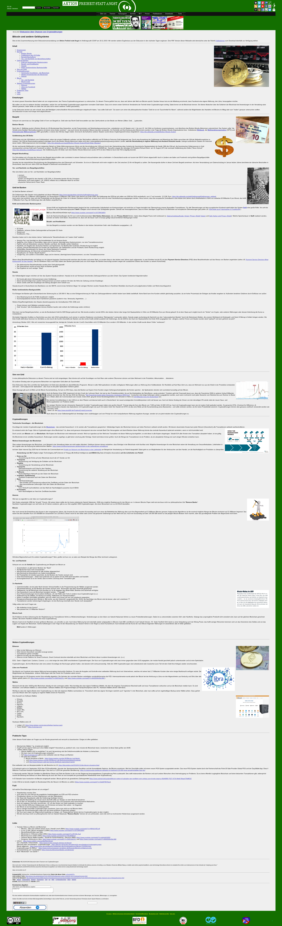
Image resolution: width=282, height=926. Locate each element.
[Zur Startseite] (34, 4)
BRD (53, 879)
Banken (33, 879)
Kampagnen (122, 14)
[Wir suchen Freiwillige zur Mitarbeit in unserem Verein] (139, 924)
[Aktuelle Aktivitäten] (105, 29)
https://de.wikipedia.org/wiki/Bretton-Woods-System (158, 132)
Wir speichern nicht (153, 913)
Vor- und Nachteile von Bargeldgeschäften (36, 59)
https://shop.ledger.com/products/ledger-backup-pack (43, 725)
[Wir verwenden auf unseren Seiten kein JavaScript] (246, 924)
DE (8, 6)
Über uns (103, 14)
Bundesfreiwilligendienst (142, 913)
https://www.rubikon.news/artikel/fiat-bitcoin (38, 841)
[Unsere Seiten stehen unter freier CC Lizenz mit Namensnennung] (14, 924)
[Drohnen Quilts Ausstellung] (146, 29)
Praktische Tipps (22, 90)
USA (46, 879)
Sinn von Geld (22, 69)
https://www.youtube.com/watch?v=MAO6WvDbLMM (86, 678)
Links (18, 94)
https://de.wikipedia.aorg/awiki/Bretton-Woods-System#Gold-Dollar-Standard (74, 143)
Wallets (23, 89)
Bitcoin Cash (25, 81)
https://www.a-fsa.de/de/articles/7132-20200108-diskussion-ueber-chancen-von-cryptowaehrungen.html (56, 876)
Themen (112, 14)
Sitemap (9, 8)
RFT (140, 14)
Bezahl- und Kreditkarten (30, 64)
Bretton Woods (26, 53)
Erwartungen (21, 50)
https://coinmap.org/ (35, 727)
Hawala (23, 66)
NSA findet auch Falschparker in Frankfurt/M (224, 209)
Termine (133, 14)
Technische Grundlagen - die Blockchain (35, 73)
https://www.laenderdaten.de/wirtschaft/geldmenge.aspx (78, 195)
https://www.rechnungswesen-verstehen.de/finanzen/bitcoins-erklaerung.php (65, 848)
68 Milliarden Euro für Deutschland (146, 397)
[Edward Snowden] (126, 29)
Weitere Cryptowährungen (26, 83)
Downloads (169, 14)
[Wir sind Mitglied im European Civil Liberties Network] (65, 924)
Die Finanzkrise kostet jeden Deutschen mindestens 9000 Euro (108, 395)
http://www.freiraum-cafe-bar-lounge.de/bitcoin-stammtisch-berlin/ (52, 762)
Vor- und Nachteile (27, 80)
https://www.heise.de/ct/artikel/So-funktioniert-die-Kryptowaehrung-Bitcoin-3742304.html (60, 846)
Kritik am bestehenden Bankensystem (34, 62)
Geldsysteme (26, 879)
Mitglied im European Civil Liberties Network (124, 913)
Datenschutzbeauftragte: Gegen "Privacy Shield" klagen (186, 216)
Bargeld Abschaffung (28, 57)
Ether (69, 879)
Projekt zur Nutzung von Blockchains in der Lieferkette (82, 449)
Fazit (18, 92)
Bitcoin (19, 78)
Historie (24, 76)
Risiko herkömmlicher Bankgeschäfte (34, 67)
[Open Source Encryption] (168, 29)
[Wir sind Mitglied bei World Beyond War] (210, 924)
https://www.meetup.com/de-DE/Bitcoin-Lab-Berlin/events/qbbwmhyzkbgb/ (55, 760)
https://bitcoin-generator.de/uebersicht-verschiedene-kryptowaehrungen (76, 844)
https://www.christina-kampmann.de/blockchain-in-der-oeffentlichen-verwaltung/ (80, 446)
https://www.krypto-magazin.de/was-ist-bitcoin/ (55, 843)
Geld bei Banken (22, 60)
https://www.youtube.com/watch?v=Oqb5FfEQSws (92, 782)
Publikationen (157, 14)
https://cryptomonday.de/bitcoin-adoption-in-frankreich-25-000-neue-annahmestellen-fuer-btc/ (112, 770)
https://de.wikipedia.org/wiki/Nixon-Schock (27, 150)
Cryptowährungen (23, 71)
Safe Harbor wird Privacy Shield (220, 216)
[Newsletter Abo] (47, 8)
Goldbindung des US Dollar (30, 55)
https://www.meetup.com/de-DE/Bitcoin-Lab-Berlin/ (62, 758)
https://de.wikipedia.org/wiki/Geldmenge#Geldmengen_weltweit (194, 196)
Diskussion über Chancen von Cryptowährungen (41, 32)
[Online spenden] (56, 8)
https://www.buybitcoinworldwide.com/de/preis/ (58, 850)
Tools (180, 14)
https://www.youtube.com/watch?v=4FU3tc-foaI (64, 834)
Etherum (24, 85)
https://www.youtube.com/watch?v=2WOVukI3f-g (47, 678)
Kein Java (172, 913)
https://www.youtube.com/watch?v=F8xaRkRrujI (59, 836)
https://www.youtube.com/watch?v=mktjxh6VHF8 (93, 837)
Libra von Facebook (28, 87)
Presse (147, 14)
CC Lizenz (109, 913)
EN (10, 6)
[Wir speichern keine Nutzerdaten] (183, 924)
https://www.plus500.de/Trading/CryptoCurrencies (75, 410)
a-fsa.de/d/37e (70, 874)
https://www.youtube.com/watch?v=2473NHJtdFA (88, 212)
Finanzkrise (40, 879)
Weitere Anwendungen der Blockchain (34, 74)
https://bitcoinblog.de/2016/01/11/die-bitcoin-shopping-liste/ (78, 765)
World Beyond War (164, 913)
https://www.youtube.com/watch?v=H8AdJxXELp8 (82, 829)
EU (49, 879)
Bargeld (19, 52)
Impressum (15, 8)
